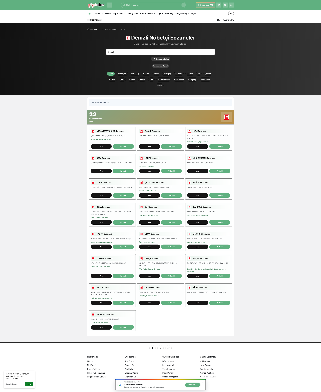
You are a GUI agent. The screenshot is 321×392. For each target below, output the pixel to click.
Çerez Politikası (11, 384)
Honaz (142, 80)
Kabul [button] (29, 384)
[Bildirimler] (231, 5)
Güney (132, 80)
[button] (218, 5)
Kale (151, 80)
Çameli (208, 74)
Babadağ (135, 74)
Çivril (122, 80)
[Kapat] (202, 382)
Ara (101, 146)
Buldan (190, 74)
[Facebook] (152, 348)
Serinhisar (205, 80)
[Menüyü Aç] (109, 5)
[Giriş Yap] (225, 5)
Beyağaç (167, 74)
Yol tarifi (123, 146)
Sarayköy (192, 80)
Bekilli (156, 74)
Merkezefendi (164, 80)
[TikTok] (169, 348)
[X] (160, 348)
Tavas (159, 85)
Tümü (110, 74)
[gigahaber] (96, 5)
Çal (198, 74)
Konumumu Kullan (162, 59)
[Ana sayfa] (89, 13)
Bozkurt (178, 74)
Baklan (146, 74)
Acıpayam (122, 74)
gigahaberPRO (207, 5)
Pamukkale (179, 80)
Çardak (112, 80)
